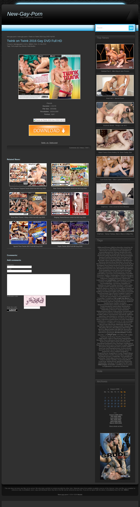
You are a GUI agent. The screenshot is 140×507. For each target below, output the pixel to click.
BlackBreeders (127, 260)
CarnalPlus (128, 272)
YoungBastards (107, 366)
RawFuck (103, 341)
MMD (119, 329)
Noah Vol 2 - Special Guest (115, 98)
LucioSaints (119, 322)
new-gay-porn (18, 44)
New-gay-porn (63, 494)
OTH (118, 335)
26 (112, 406)
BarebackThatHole (105, 257)
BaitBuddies (102, 254)
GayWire (116, 303)
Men (131, 326)
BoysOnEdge (120, 267)
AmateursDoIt (112, 250)
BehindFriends (110, 259)
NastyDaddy (111, 332)
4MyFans (114, 247)
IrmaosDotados (113, 314)
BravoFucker (129, 267)
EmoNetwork (107, 291)
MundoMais (102, 331)
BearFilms (102, 259)
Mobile (80, 494)
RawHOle (127, 341)
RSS (118, 346)
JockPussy (128, 316)
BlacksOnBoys (110, 262)
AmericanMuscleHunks (106, 252)
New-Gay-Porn (25, 14)
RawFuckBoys (110, 341)
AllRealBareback (114, 249)
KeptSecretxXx (114, 319)
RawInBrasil (101, 343)
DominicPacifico (103, 290)
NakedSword (102, 332)
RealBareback (128, 343)
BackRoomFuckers (125, 252)
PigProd (110, 338)
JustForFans (105, 319)
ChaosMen (129, 273)
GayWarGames (108, 303)
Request (131, 345)
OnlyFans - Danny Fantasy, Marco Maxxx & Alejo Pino (115, 234)
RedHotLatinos (110, 345)
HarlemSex (118, 308)
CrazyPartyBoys (121, 280)
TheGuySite (101, 358)
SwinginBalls (128, 355)
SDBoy (129, 346)
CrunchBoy (130, 280)
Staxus (112, 351)
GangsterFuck (107, 300)
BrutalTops (128, 270)
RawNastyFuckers (110, 343)
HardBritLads (104, 308)
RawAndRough (120, 340)
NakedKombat (118, 331)
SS (131, 350)
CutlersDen (116, 282)
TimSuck (102, 359)
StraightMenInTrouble (115, 353)
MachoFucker (103, 324)
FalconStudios (113, 293)
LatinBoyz (110, 321)
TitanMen (114, 359)
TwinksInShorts (111, 361)
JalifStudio (130, 314)
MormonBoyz (128, 329)
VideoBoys (110, 363)
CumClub (101, 282)
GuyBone (129, 304)
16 (125, 400)
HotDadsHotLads (128, 311)
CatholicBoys (101, 273)
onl (105, 335)
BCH (130, 257)
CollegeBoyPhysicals (114, 278)
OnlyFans (111, 334)
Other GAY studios (126, 335)
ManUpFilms (101, 326)
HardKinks (112, 308)
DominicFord (130, 288)
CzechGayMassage (106, 283)
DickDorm (99, 288)
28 (118, 406)
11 (108, 400)
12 (112, 400)
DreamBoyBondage (114, 290)
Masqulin (127, 326)
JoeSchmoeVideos (102, 318)
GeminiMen (123, 303)
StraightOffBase (128, 353)
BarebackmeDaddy (127, 255)
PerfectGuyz (112, 337)
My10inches (110, 331)
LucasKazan (102, 322)
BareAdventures (127, 254)
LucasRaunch (110, 322)
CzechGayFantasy (126, 282)
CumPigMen (108, 282)
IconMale (100, 314)
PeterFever (119, 337)
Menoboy (109, 327)
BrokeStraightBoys (105, 270)
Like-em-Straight (128, 321)
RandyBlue (100, 340)
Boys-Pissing (109, 265)
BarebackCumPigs (103, 255)
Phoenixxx (126, 337)
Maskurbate (109, 326)
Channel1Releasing (119, 273)
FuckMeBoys (109, 298)
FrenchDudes (126, 295)
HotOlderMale (118, 313)
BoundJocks (110, 263)
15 (121, 400)
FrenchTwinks (112, 296)
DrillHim (123, 290)
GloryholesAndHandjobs (105, 304)
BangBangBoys (117, 254)
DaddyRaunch (125, 283)
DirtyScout (106, 288)
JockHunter (121, 316)
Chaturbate (100, 275)
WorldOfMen (112, 364)
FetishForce (129, 293)
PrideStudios (118, 338)
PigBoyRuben (103, 338)
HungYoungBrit (127, 313)
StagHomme (106, 351)
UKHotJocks (128, 361)
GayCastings (116, 300)
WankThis (122, 363)
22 (121, 403)
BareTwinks (124, 257)
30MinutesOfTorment (104, 247)
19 (112, 403)
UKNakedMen (102, 363)
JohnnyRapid (113, 318)
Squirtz (127, 350)
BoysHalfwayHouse (109, 267)
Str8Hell (117, 351)
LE (121, 321)
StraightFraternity (102, 353)
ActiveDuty (127, 247)
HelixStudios (31, 46)
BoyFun (131, 263)
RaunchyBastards (109, 340)
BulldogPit (102, 272)
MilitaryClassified (109, 329)
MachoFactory (127, 322)
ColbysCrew (103, 278)
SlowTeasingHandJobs (113, 348)
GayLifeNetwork (102, 301)
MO (122, 329)
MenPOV (101, 329)
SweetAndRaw (119, 355)
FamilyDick (121, 293)
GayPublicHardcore (120, 301)
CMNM (107, 277)
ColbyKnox (130, 277)
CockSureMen (114, 277)
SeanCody (102, 348)
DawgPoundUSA (103, 286)
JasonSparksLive (111, 316)
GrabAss (116, 304)
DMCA (126, 490)
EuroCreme (130, 291)
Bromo (113, 270)
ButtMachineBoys (118, 272)
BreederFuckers (111, 268)
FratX (120, 295)
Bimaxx (107, 260)
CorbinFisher (111, 280)
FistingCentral (104, 295)
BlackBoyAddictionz (116, 260)
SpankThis (102, 350)
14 (118, 400)
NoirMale (129, 332)
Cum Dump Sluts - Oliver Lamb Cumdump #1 (115, 179)
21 (118, 403)
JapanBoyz (102, 316)
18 (108, 403)
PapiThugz (103, 337)
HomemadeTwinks (123, 309)
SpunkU (113, 350)
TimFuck (124, 358)
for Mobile (115, 295)
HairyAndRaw (117, 306)
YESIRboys (119, 364)
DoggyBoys (122, 288)
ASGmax (116, 252)
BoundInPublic (101, 263)
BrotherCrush (120, 270)
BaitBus (108, 254)
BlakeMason (119, 262)
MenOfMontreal (117, 327)
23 (125, 403)
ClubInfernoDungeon (126, 275)
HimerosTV (113, 309)
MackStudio (112, 324)
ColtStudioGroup (102, 280)
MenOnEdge (127, 327)
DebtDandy (113, 286)
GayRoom (130, 301)
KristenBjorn (130, 319)
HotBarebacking (102, 311)
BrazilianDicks (101, 268)
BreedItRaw (120, 268)
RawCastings (130, 340)
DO (117, 288)
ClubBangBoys (115, 275)
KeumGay (122, 319)
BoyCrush (117, 263)
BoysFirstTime (128, 265)
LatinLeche (116, 321)
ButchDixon (109, 272)
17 (105, 403)
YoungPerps (116, 366)
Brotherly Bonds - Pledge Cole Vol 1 (115, 125)
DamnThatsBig (111, 285)
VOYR (117, 363)
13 (115, 400)
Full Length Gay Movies (19, 46)
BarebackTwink (116, 257)
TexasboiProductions (105, 356)
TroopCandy (102, 361)
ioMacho (105, 314)
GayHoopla (130, 300)
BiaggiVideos (119, 259)
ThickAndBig (110, 358)
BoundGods (128, 262)
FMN (110, 295)
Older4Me (101, 335)
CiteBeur (107, 275)
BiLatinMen (101, 260)
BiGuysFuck (127, 259)
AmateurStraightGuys (124, 250)
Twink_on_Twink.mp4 (49, 143)
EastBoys (100, 291)
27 (115, 406)
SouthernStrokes (126, 348)
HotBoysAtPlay (117, 311)
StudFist (111, 355)
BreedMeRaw (129, 268)
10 (105, 400)
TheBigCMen (116, 356)
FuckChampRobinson (123, 296)
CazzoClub (109, 273)
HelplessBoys (105, 309)
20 (115, 403)
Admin (31, 44)
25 (108, 406)
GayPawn (111, 301)
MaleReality (119, 324)
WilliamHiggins (102, 364)
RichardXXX (103, 346)
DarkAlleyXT (120, 285)
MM (116, 329)
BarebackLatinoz (115, 255)
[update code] (35, 306)
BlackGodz (102, 262)
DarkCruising (128, 285)
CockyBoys (122, 277)
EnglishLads (115, 291)
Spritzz (108, 350)
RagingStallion (126, 338)
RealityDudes (101, 345)
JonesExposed (122, 318)
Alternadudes (103, 250)
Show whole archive (115, 426)
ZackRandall (124, 366)
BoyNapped (101, 265)
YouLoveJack (128, 364)
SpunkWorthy (120, 350)
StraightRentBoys (103, 355)
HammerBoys (126, 306)
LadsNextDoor (101, 321)
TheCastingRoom (126, 356)
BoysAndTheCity (118, 265)
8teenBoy (120, 247)
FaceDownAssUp (103, 293)
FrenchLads (103, 296)
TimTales (108, 359)
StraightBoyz (124, 351)
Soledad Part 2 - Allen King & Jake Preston (115, 71)
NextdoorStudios (120, 332)
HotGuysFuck (102, 313)
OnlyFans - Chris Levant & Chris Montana (115, 207)
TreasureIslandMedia (124, 359)
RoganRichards (112, 346)
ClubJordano (101, 277)
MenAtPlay (102, 327)
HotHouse (110, 313)
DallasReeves (102, 285)
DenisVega (120, 286)
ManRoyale (127, 324)
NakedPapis (128, 331)
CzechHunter (117, 283)
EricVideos (122, 291)
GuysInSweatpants (106, 306)
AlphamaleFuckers (126, 249)
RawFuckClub (119, 341)
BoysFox (100, 267)
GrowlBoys (122, 304)
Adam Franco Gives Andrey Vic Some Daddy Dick (115, 152)
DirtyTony (112, 288)
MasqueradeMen (118, 326)
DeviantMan (128, 286)
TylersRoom (120, 361)
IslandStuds (122, 314)
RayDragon (120, 343)
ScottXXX (123, 346)
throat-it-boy (118, 358)
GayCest (123, 300)
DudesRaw (129, 290)
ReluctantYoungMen (121, 345)
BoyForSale (124, 263)
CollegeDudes (125, 278)
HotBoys (110, 311)
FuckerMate (101, 298)
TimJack (130, 358)
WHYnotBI (129, 363)
